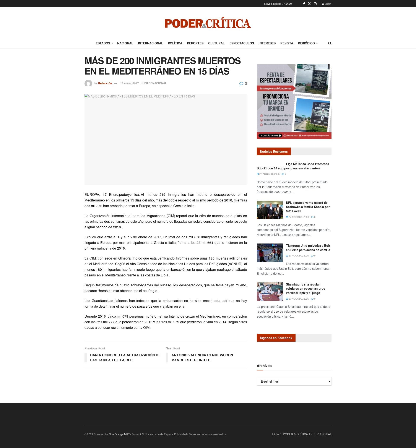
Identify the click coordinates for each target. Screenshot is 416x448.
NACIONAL (125, 43)
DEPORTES (195, 43)
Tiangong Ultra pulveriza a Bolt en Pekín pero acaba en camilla (308, 247)
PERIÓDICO (306, 43)
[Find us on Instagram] (315, 3)
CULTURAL (216, 43)
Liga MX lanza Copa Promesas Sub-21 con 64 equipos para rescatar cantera (293, 166)
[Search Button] (330, 43)
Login (328, 3)
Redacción (105, 83)
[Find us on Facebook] (304, 3)
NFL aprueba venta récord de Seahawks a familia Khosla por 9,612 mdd (308, 206)
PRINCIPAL (324, 434)
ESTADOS (103, 43)
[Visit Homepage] (208, 22)
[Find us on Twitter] (309, 3)
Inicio (275, 434)
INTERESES (267, 43)
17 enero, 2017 (129, 83)
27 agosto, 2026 (269, 173)
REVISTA (286, 43)
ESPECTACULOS (241, 43)
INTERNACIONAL (150, 43)
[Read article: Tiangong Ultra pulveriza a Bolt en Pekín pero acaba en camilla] (270, 252)
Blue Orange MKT (119, 434)
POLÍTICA (175, 43)
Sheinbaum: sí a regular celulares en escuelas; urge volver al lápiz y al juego (305, 288)
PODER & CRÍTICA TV (297, 434)
